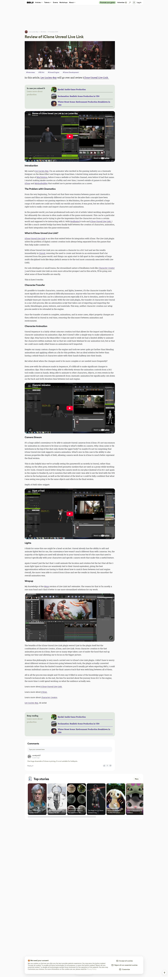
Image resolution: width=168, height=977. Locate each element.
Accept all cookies (126, 961)
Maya (46, 586)
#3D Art (41, 72)
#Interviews (30, 72)
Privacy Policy (91, 969)
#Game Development (71, 72)
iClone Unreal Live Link (35, 238)
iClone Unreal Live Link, (101, 221)
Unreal (42, 253)
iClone (27, 183)
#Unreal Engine (53, 72)
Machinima (42, 177)
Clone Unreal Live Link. (96, 77)
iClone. (44, 692)
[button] (70, 617)
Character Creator (49, 697)
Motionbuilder (41, 183)
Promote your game (107, 2)
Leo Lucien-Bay (33, 32)
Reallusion (75, 221)
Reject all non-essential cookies (125, 965)
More (136, 779)
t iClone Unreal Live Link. (51, 686)
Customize (125, 969)
